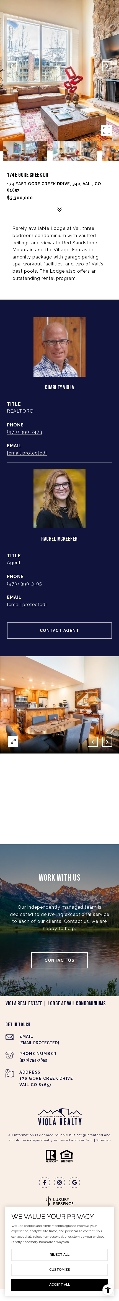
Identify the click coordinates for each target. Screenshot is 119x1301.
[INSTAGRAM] (59, 1182)
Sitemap (103, 1140)
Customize (59, 1270)
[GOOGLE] (74, 1182)
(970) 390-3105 (24, 583)
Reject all (59, 1255)
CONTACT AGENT (59, 630)
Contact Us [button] (59, 960)
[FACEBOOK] (44, 1182)
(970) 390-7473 (24, 431)
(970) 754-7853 (33, 1060)
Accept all (59, 1285)
